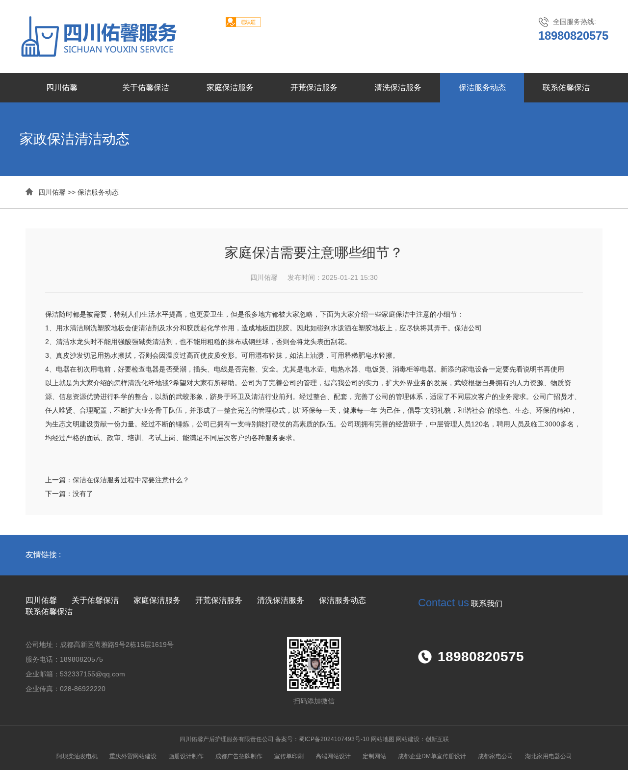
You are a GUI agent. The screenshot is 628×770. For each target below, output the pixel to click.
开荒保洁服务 (314, 87)
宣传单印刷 (289, 756)
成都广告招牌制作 (238, 756)
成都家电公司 (495, 756)
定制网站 (374, 756)
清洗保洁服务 (397, 87)
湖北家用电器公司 (548, 756)
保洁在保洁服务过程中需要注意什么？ (131, 480)
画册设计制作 (186, 756)
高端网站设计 (333, 756)
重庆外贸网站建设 (133, 756)
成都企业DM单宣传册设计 (432, 756)
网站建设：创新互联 (422, 739)
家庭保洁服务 (230, 87)
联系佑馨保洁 (566, 87)
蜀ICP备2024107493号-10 (334, 739)
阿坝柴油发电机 (77, 756)
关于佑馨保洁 (145, 87)
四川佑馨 (62, 87)
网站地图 (382, 739)
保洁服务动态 (482, 87)
